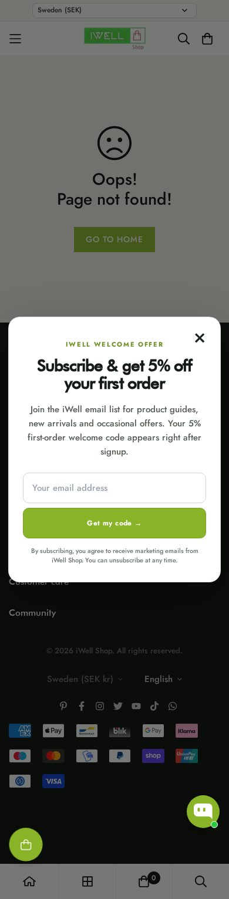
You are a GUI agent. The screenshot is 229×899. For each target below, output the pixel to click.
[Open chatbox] (203, 811)
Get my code (114, 523)
